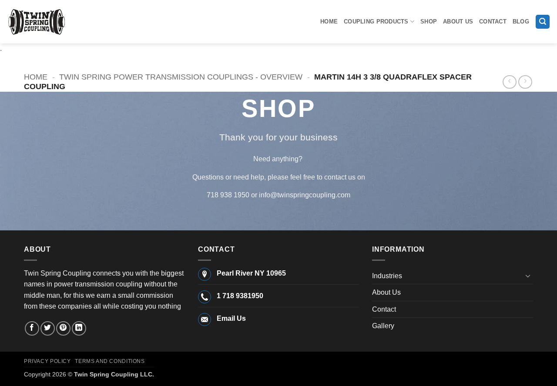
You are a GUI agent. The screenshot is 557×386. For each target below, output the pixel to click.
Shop (428, 21)
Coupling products (376, 21)
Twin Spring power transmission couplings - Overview (180, 76)
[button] (543, 22)
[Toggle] (528, 275)
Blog (521, 21)
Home (329, 21)
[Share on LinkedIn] (79, 328)
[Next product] (509, 82)
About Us (458, 21)
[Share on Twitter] (47, 328)
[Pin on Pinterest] (63, 328)
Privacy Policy (47, 361)
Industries (387, 276)
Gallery (383, 325)
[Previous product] (525, 82)
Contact (493, 21)
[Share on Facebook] (32, 328)
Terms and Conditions (109, 361)
